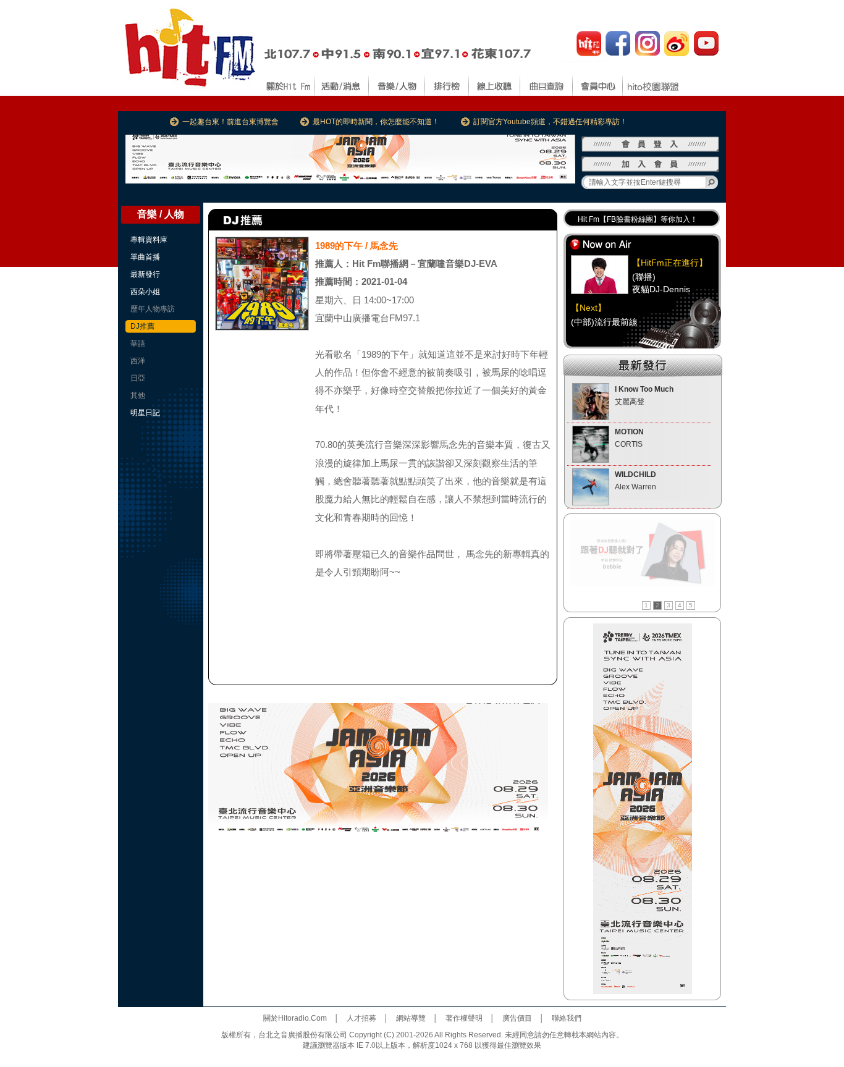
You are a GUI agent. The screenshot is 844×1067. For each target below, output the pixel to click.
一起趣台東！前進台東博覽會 (230, 121)
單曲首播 (145, 257)
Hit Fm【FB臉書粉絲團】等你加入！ (638, 219)
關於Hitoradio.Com (295, 1018)
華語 (137, 343)
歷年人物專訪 (152, 309)
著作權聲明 (464, 1018)
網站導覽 (411, 1018)
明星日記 (145, 412)
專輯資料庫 (148, 239)
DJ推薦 (142, 326)
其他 (137, 395)
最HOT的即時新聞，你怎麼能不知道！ (376, 121)
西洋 (137, 360)
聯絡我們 (566, 1018)
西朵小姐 (145, 291)
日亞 (137, 378)
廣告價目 (517, 1018)
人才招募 (361, 1018)
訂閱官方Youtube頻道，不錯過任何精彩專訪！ (550, 121)
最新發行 (145, 274)
